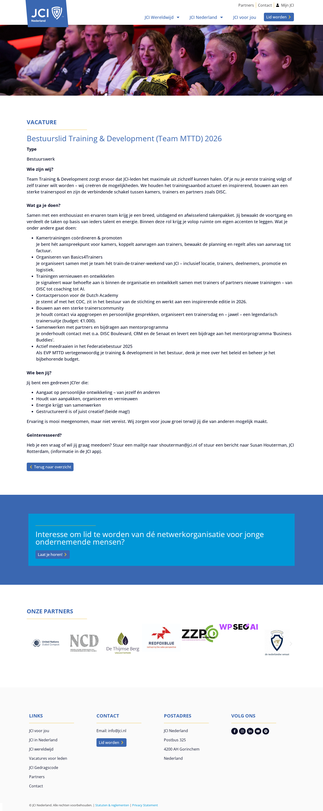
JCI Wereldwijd (159, 17)
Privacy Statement (145, 805)
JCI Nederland (203, 17)
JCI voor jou (244, 17)
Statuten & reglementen (112, 805)
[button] (32, 644)
